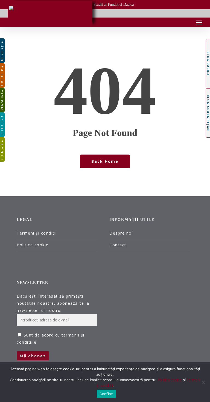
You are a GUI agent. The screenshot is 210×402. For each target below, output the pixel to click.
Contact (117, 244)
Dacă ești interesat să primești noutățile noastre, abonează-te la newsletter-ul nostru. (53, 303)
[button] (199, 22)
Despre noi (121, 233)
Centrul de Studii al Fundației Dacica (105, 4)
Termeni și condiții (37, 233)
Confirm (106, 394)
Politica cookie (33, 244)
